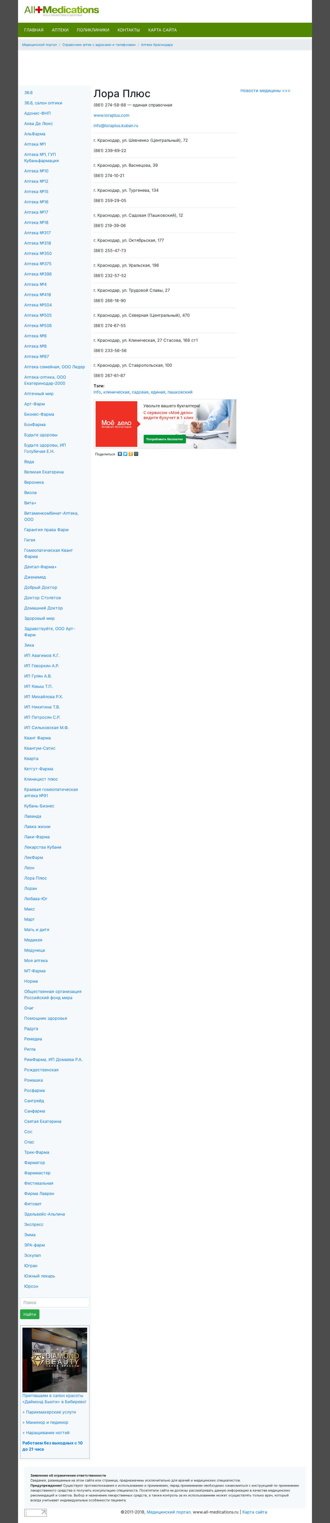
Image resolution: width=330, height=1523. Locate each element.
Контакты (129, 29)
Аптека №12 (36, 181)
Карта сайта (162, 29)
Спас (29, 1141)
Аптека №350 (38, 253)
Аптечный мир (39, 393)
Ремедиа (33, 1038)
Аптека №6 (35, 335)
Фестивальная (38, 1183)
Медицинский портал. (169, 1511)
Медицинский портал (39, 45)
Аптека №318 (37, 243)
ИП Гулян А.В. (38, 676)
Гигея (29, 539)
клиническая (116, 392)
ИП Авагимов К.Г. (42, 655)
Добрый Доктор (40, 587)
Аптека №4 (35, 284)
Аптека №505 (38, 315)
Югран (30, 1265)
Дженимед (35, 577)
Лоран (30, 888)
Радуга (31, 1028)
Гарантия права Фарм (46, 529)
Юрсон (31, 1286)
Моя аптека (36, 960)
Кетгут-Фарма (38, 768)
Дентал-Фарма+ (40, 566)
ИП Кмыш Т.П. (38, 686)
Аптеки (60, 29)
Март (29, 919)
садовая (140, 392)
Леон (29, 867)
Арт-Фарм (34, 403)
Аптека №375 (38, 263)
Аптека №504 (38, 304)
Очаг (29, 1007)
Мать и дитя (36, 929)
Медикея (33, 939)
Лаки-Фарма (37, 836)
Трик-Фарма (36, 1152)
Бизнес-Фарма (39, 414)
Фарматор (34, 1162)
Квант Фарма (37, 737)
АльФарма (34, 133)
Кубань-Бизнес (39, 805)
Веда (29, 461)
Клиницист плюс (41, 779)
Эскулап (32, 1255)
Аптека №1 (35, 144)
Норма (31, 981)
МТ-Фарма (35, 970)
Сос (28, 1131)
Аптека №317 (37, 232)
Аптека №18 (36, 222)
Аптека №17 (36, 212)
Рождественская (41, 1069)
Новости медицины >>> (266, 90)
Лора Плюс (35, 878)
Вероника (34, 482)
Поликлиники (93, 29)
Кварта (31, 758)
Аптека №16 (36, 201)
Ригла (30, 1049)
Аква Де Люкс (38, 123)
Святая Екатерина (42, 1121)
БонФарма (35, 424)
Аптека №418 (37, 294)
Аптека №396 (38, 274)
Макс (29, 908)
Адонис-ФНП (37, 113)
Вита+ (30, 502)
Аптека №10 (36, 170)
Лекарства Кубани (42, 847)
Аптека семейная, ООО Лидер (54, 366)
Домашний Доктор (43, 607)
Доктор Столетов (42, 597)
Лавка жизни (37, 826)
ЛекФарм (33, 857)
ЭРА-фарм (34, 1245)
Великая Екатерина (44, 471)
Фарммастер (37, 1172)
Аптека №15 (36, 191)
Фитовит (33, 1203)
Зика (29, 645)
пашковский (180, 392)
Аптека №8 (35, 346)
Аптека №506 (38, 325)
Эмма (30, 1234)
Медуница (34, 950)
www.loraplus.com (111, 115)
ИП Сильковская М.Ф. (46, 727)
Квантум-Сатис (39, 748)
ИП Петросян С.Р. (42, 717)
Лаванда (32, 816)
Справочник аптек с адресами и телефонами (99, 45)
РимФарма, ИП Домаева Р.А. (53, 1059)
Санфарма (34, 1111)
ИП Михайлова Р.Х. (43, 696)
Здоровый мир (39, 618)
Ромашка (33, 1080)
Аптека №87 (36, 356)
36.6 (28, 92)
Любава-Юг (35, 898)
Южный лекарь (39, 1275)
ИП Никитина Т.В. (42, 706)
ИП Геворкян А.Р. (41, 665)
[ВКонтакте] (120, 452)
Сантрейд (34, 1100)
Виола (30, 492)
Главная (34, 29)
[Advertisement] (165, 66)
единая (158, 392)
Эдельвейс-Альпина (44, 1214)
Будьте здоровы (40, 434)
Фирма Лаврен (39, 1193)
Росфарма (34, 1090)
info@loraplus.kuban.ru (116, 125)
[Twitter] (125, 452)
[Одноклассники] (131, 452)
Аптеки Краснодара (157, 45)
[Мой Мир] (136, 452)
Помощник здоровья (45, 1018)
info (97, 392)
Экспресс (34, 1224)
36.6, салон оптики (43, 102)
